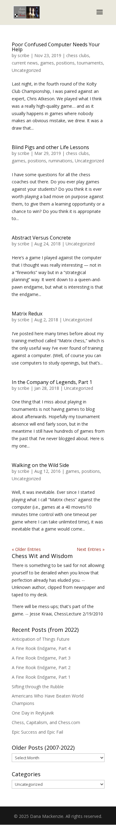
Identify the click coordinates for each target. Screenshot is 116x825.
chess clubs (77, 55)
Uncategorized (26, 70)
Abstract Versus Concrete (41, 237)
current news (25, 63)
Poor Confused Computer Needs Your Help (56, 47)
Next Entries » (91, 549)
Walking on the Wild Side (40, 465)
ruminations (60, 161)
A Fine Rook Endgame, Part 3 (41, 658)
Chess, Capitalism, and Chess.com (46, 722)
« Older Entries (26, 549)
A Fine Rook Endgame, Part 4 (41, 648)
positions (65, 63)
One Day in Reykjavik (33, 713)
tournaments (90, 63)
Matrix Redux (27, 313)
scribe (23, 55)
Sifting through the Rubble (38, 687)
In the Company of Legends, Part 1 (52, 382)
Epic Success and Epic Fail (37, 732)
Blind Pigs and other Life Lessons (50, 147)
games (47, 63)
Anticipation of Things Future (41, 639)
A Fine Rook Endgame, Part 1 (41, 677)
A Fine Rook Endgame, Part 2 (41, 667)
